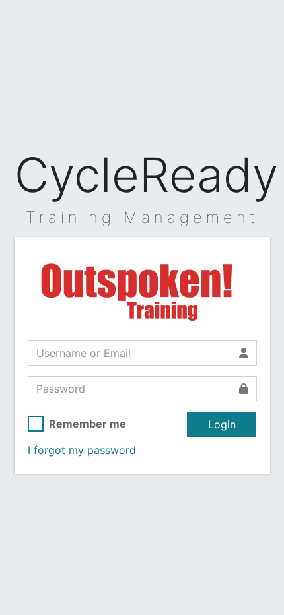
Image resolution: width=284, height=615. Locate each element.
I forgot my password (82, 450)
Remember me (87, 423)
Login (222, 424)
